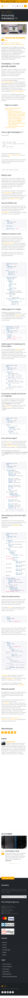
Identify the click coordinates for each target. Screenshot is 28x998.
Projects (4, 947)
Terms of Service (6, 964)
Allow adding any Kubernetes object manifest (16, 123)
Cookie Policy (5, 971)
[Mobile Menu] (25, 6)
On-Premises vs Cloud (12, 851)
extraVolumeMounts (12, 446)
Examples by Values (15, 198)
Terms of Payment (7, 966)
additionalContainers (8, 243)
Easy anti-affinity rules (14, 111)
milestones (6, 703)
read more (8, 860)
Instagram (10, 992)
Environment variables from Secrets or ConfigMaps (16, 119)
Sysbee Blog (17, 43)
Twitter (5, 732)
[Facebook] (13, 6)
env (6, 405)
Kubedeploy (6, 44)
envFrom (8, 407)
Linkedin (13, 992)
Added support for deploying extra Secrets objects (16, 116)
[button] (9, 863)
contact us (12, 719)
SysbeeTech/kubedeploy (17, 91)
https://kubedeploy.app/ (7, 82)
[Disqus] (14, 775)
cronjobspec (18, 315)
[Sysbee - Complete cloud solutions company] (4, 6)
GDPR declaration (6, 974)
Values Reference (7, 192)
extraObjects (16, 525)
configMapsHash (10, 678)
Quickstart (10, 155)
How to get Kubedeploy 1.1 (14, 108)
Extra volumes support (15, 121)
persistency (8, 443)
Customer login (6, 950)
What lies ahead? (11, 127)
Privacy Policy (5, 969)
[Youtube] (17, 6)
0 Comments (21, 44)
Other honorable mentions (16, 126)
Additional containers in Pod (16, 113)
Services (4, 945)
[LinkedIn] (22, 6)
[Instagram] (20, 6)
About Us (4, 942)
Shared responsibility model (9, 976)
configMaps (4, 675)
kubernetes (13, 44)
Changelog (21, 684)
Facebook (2, 732)
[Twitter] (15, 6)
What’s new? (9, 110)
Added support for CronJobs (16, 114)
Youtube (8, 992)
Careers (4, 955)
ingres (9, 607)
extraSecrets (18, 349)
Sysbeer (4, 952)
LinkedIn (9, 732)
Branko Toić (8, 43)
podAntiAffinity (5, 212)
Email (15, 732)
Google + (12, 732)
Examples (17, 155)
